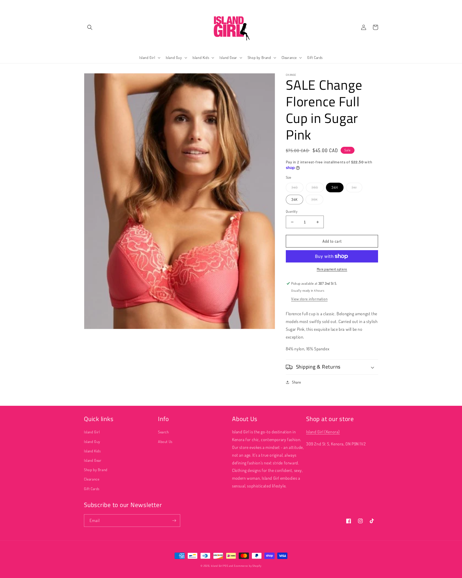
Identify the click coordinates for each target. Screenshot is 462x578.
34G (294, 187)
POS (225, 565)
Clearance (91, 479)
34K (294, 199)
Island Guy (92, 441)
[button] (90, 27)
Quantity (291, 211)
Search (163, 432)
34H (335, 187)
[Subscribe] (174, 520)
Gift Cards (91, 488)
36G (314, 187)
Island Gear (93, 460)
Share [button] (296, 382)
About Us (165, 441)
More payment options (332, 269)
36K (314, 199)
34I (354, 187)
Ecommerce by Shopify (247, 565)
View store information (309, 298)
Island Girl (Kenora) (323, 431)
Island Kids (92, 451)
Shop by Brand (95, 469)
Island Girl (92, 432)
